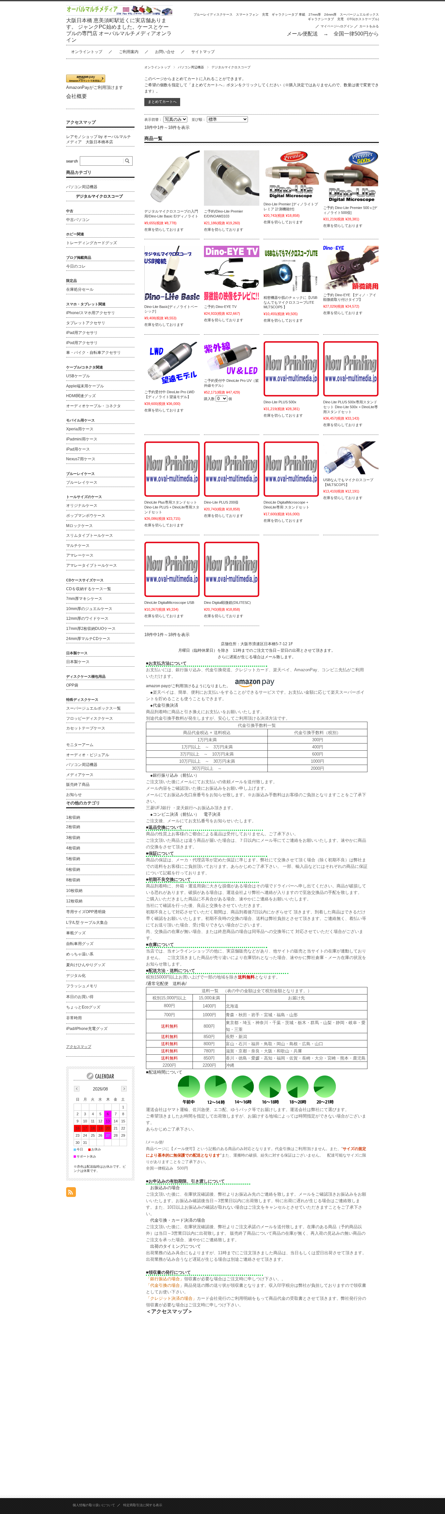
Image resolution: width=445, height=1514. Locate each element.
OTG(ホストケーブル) (363, 19)
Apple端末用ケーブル (85, 386)
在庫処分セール (79, 289)
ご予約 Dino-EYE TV (220, 307)
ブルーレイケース (81, 482)
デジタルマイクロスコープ (99, 196)
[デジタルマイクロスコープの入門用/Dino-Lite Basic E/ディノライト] (172, 178)
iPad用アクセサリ (82, 332)
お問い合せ (165, 51)
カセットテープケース (85, 728)
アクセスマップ (81, 122)
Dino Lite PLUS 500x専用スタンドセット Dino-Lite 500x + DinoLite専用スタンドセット (350, 406)
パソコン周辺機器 (191, 67)
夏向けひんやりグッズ (85, 965)
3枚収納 (73, 837)
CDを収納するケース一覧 (88, 589)
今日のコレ (76, 266)
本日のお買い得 (79, 996)
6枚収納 (73, 869)
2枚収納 (73, 827)
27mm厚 (315, 14)
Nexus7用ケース (80, 459)
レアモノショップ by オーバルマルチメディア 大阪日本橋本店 (98, 139)
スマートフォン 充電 (252, 14)
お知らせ (74, 794)
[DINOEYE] (351, 267)
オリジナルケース (81, 505)
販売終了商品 (78, 784)
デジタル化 (76, 975)
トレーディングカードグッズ (91, 243)
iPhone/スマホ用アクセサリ (90, 313)
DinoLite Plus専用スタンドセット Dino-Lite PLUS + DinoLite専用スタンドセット (171, 507)
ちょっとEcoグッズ (83, 1007)
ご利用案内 (128, 51)
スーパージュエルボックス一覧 (93, 708)
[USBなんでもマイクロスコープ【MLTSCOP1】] (351, 457)
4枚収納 (73, 848)
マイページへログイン (337, 26)
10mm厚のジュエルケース (89, 608)
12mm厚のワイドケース (87, 618)
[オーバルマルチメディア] (291, 368)
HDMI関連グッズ (81, 396)
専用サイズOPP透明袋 (86, 912)
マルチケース (78, 545)
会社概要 (76, 96)
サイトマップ (203, 51)
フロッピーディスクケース (89, 718)
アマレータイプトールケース (91, 565)
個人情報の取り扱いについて (94, 1505)
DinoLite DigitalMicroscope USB (169, 602)
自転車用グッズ (79, 943)
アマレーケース (79, 555)
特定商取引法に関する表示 (142, 1505)
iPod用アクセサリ (82, 342)
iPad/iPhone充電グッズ (87, 1028)
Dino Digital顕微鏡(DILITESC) (227, 602)
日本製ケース (78, 662)
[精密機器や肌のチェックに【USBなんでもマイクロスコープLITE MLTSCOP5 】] (291, 269)
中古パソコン (78, 219)
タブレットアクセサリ (85, 323)
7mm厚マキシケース (84, 598)
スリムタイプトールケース (89, 535)
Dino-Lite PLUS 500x (280, 402)
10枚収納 (74, 890)
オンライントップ (86, 51)
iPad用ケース (78, 449)
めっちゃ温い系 (79, 954)
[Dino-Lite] (351, 176)
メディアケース (79, 774)
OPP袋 (72, 685)
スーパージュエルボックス (359, 14)
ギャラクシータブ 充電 (326, 19)
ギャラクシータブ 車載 (288, 14)
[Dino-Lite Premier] (291, 174)
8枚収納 (73, 880)
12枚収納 (74, 901)
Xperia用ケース (79, 429)
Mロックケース (79, 525)
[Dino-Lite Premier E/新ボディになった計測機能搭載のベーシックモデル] (231, 178)
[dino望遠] (172, 363)
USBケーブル (78, 376)
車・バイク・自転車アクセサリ (93, 352)
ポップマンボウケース (85, 515)
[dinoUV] (231, 358)
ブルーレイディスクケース (213, 14)
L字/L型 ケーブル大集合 (87, 922)
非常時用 (74, 1018)
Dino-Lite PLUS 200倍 (221, 502)
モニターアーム (79, 745)
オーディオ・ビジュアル (87, 755)
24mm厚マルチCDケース (88, 638)
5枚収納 (73, 858)
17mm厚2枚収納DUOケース (91, 628)
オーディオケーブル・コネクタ (93, 406)
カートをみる (369, 26)
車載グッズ (76, 933)
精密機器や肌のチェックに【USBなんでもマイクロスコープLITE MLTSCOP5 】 (290, 302)
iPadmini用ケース (81, 439)
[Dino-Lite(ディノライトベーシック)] (172, 273)
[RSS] (71, 1193)
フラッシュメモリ (81, 986)
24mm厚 (330, 14)
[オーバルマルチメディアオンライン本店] (119, 14)
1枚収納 (73, 817)
